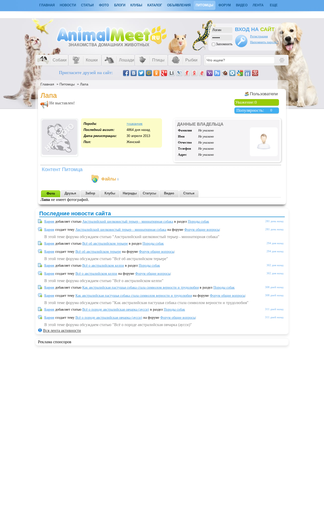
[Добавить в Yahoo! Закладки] (210, 73)
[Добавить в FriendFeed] (248, 73)
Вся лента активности (62, 330)
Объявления (179, 5)
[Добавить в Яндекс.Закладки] (194, 73)
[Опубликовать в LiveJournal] (179, 73)
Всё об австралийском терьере (105, 243)
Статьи (87, 5)
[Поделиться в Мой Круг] (232, 73)
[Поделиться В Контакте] (134, 73)
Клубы (136, 5)
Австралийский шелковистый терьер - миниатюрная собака (127, 221)
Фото (104, 5)
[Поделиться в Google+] (164, 73)
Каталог (154, 5)
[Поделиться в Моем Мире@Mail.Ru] (149, 73)
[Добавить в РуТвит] (217, 73)
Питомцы (204, 5)
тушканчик (135, 124)
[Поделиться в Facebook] (126, 73)
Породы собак (198, 221)
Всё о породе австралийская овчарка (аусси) (115, 309)
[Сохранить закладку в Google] (240, 73)
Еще (274, 5)
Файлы (108, 178)
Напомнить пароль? (264, 42)
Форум (224, 5)
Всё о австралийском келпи (103, 265)
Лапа (84, 84)
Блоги (119, 5)
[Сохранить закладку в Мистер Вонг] (255, 73)
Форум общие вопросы (201, 230)
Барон (49, 221)
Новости (68, 5)
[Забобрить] (225, 73)
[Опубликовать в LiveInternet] (172, 73)
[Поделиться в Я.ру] (187, 73)
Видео (242, 5)
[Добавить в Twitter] (141, 73)
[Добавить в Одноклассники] (156, 73)
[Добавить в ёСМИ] (202, 73)
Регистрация (259, 36)
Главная (47, 84)
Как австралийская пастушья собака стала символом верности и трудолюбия (140, 287)
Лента (258, 5)
